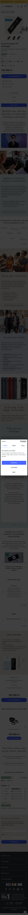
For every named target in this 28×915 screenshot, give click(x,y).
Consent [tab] (5, 445)
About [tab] (23, 445)
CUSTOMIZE (14, 467)
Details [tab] (14, 445)
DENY (14, 472)
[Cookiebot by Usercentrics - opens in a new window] (20, 442)
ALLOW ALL (14, 462)
